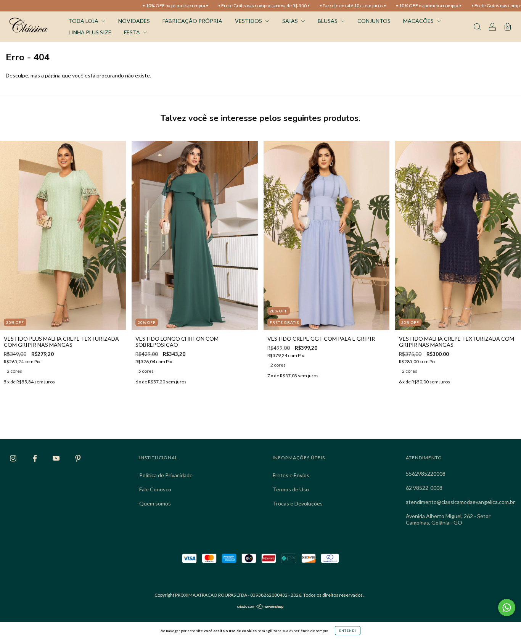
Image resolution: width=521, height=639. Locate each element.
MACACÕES (419, 21)
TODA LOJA (84, 21)
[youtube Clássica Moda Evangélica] (57, 458)
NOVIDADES (134, 21)
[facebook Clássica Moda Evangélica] (35, 458)
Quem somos (155, 503)
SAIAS (290, 21)
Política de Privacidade (166, 475)
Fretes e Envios (291, 475)
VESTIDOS (249, 21)
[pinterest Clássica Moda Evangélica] (78, 458)
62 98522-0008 (424, 487)
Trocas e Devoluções (298, 503)
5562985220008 (425, 473)
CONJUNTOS (374, 21)
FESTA (132, 32)
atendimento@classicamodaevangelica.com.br (460, 502)
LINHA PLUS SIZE (90, 32)
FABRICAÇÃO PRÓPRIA (192, 21)
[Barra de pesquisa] (477, 27)
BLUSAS (328, 21)
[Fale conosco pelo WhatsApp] (506, 607)
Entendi (347, 631)
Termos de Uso (291, 489)
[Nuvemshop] (261, 607)
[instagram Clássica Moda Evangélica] (14, 458)
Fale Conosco (155, 489)
